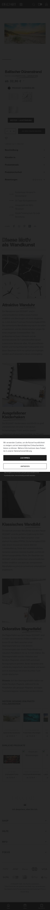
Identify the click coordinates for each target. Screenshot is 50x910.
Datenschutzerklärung (23, 451)
